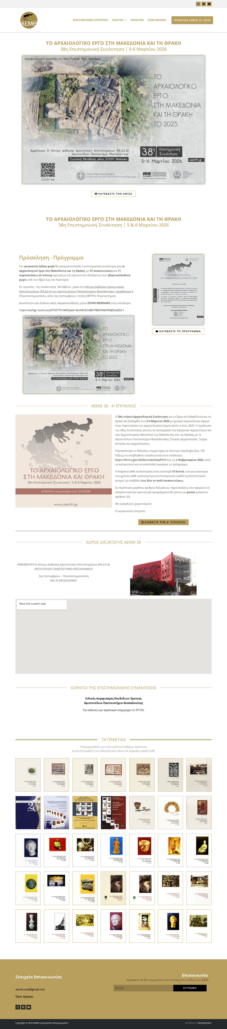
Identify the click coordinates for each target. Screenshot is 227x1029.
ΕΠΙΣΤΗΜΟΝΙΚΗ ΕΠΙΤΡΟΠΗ (90, 20)
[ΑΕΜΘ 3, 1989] (141, 926)
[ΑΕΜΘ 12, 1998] (56, 888)
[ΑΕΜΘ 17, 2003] (113, 850)
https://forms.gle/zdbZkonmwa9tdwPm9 (140, 460)
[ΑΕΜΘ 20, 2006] (28, 850)
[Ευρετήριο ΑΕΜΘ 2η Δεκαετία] (56, 812)
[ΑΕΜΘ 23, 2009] (141, 812)
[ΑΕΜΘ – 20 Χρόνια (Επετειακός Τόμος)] (28, 812)
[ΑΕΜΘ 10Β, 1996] (113, 888)
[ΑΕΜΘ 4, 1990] (113, 926)
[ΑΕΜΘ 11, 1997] (85, 888)
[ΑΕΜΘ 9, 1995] (170, 888)
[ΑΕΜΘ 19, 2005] (56, 850)
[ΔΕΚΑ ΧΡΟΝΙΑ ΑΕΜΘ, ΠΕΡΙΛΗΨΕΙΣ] (85, 812)
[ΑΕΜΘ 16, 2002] (141, 850)
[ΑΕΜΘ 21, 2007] (198, 812)
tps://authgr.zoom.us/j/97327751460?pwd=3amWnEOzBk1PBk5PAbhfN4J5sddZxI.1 (73, 310)
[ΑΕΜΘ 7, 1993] (28, 926)
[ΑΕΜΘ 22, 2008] (170, 812)
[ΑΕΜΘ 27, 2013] (113, 774)
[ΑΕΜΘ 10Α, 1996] (141, 888)
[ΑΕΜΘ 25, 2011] (170, 774)
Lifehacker (192, 1022)
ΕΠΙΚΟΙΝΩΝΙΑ (157, 20)
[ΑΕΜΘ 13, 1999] (28, 888)
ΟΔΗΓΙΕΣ (117, 20)
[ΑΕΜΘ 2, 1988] (170, 926)
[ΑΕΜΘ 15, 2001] (170, 850)
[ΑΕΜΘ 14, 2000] (198, 850)
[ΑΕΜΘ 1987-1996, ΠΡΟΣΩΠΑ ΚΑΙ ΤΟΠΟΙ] (113, 812)
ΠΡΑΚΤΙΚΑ (137, 20)
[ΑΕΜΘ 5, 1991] (85, 926)
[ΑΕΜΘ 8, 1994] (198, 888)
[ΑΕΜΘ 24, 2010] (198, 774)
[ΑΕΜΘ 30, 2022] (28, 774)
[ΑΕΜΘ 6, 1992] (56, 926)
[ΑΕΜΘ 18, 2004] (85, 850)
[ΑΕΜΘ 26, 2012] (141, 774)
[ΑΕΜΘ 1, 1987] (198, 926)
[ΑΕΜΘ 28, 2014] (85, 774)
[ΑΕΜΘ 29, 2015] (56, 774)
